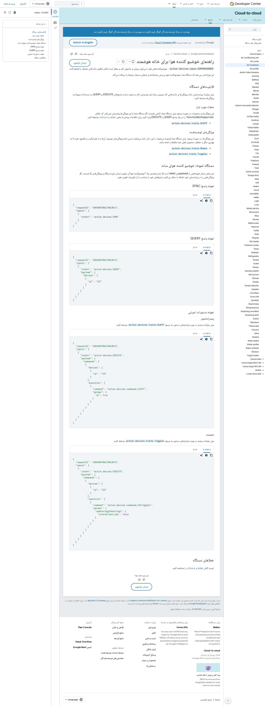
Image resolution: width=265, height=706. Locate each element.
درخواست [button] (207, 194)
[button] (245, 54)
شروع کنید (257, 19)
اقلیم (154, 632)
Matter (216, 627)
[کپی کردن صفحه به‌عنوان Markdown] (123, 61)
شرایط (217, 699)
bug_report (15, 12)
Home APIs (182, 627)
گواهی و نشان (118, 627)
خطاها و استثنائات (107, 117)
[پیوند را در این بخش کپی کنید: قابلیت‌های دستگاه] (186, 87)
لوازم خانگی (151, 649)
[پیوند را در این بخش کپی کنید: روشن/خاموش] (198, 319)
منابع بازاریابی (118, 632)
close (5, 12)
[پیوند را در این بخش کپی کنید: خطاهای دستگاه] (190, 560)
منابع (202, 3)
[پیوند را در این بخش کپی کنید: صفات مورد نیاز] (193, 107)
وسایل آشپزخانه (149, 654)
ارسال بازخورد (79, 62)
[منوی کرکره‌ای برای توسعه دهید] (219, 19)
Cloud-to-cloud (248, 13)
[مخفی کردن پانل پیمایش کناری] (228, 700)
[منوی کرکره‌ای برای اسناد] (168, 3)
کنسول (23, 3)
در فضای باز (151, 665)
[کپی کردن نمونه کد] (211, 200)
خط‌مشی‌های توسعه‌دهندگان (112, 658)
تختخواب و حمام (149, 660)
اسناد (174, 3)
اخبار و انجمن (188, 3)
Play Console (85, 627)
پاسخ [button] (195, 194)
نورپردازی (152, 627)
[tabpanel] (141, 214)
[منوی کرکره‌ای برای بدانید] (238, 19)
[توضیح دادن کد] (201, 200)
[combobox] (69, 3)
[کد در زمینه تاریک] (206, 200)
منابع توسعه (119, 638)
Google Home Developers (202, 54)
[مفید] (76, 54)
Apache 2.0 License (96, 600)
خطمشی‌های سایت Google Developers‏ (204, 603)
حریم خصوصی (206, 699)
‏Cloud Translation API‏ (165, 42)
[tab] (207, 194)
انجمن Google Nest (82, 647)
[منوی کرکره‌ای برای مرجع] (204, 19)
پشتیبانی (194, 19)
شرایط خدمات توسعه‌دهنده (112, 652)
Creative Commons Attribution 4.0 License (148, 600)
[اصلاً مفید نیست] (71, 54)
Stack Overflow (83, 641)
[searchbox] (244, 29)
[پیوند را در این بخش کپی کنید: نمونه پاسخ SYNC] (189, 186)
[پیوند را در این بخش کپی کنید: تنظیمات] (203, 435)
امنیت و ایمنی (150, 638)
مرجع (210, 19)
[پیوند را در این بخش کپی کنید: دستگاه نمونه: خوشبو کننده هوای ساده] (158, 166)
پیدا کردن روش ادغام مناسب (208, 675)
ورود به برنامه (9, 3)
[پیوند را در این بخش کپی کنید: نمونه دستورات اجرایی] (185, 312)
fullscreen (10, 12)
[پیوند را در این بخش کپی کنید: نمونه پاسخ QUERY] (187, 238)
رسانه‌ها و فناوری (149, 643)
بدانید (244, 19)
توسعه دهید (215, 3)
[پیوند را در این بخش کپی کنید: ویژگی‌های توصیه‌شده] (186, 132)
